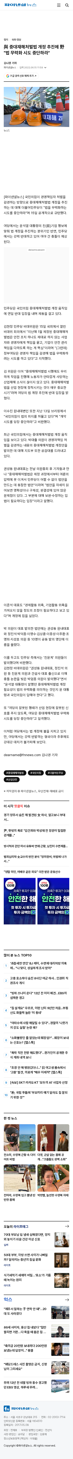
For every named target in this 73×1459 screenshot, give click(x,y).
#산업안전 (11, 779)
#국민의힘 (36, 772)
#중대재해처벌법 (15, 772)
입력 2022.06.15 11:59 (31, 67)
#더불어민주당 (55, 772)
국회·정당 (16, 39)
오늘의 (16, 1226)
